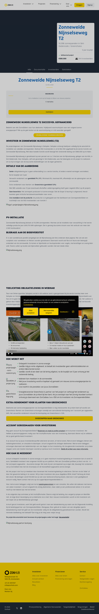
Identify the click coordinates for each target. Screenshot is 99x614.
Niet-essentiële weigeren (49, 311)
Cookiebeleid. (28, 305)
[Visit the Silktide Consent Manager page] (73, 311)
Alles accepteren (31, 311)
